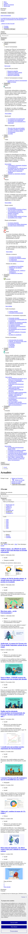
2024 (7, 522)
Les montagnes (11, 132)
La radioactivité (13, 259)
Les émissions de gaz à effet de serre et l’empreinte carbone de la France (17, 169)
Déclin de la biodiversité (13, 75)
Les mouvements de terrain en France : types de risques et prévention (17, 210)
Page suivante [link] (7, 887)
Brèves (7, 534)
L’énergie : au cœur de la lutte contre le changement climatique (18, 342)
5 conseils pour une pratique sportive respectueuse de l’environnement (12, 747)
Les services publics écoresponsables (17, 392)
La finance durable (13, 311)
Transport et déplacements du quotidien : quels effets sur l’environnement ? (15, 395)
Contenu (6, 3)
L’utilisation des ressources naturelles (18, 322)
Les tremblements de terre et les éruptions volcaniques (15, 212)
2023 (7, 523)
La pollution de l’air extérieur (16, 266)
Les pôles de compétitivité (15, 334)
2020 (7, 528)
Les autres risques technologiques (16, 225)
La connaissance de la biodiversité (16, 118)
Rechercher (3, 12)
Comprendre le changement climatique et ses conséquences (17, 166)
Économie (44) (9, 510)
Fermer (2, 32)
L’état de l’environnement (10, 42)
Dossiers (8, 536)
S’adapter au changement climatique (17, 173)
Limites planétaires (13, 400)
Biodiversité (7, 83)
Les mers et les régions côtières (15, 131)
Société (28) (9, 511)
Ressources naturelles (13, 71)
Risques (6, 175)
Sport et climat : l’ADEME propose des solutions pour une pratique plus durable (14, 678)
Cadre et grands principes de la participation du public (16, 387)
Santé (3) (8, 509)
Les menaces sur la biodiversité (15, 120)
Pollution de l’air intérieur (15, 267)
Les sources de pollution (15, 257)
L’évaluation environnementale (15, 455)
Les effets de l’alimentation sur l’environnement (15, 382)
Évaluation (6, 406)
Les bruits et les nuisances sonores (17, 258)
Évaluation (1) (9, 513)
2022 (7, 525)
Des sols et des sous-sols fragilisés (16, 128)
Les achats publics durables (15, 402)
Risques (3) (9, 507)
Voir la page (7, 66)
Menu (5, 2)
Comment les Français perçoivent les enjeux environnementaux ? (17, 404)
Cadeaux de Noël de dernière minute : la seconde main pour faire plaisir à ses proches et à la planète (13, 580)
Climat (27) (9, 506)
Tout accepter (16, 923)
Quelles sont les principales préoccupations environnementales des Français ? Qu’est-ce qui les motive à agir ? (13, 713)
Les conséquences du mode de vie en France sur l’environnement (17, 379)
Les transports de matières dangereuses (17, 224)
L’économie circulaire (14, 318)
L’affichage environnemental (16, 323)
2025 (7, 521)
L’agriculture (12, 345)
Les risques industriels (13, 223)
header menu (11, 12)
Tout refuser (16, 927)
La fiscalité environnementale (16, 313)
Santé (5, 227)
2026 (7, 519)
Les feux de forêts (12, 215)
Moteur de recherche (9, 4)
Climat (5, 135)
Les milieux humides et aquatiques (16, 129)
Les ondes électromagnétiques (16, 261)
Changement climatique (13, 74)
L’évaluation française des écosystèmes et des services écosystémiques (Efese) (17, 453)
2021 (7, 526)
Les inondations (12, 208)
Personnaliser (17, 931)
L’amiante (11, 269)
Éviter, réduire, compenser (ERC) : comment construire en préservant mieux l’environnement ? (16, 459)
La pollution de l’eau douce (16, 273)
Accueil (5, 467)
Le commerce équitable (14, 325)
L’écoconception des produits (16, 340)
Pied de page (7, 6)
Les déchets (11, 347)
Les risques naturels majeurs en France (17, 216)
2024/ (16, 544)
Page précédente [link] (8, 881)
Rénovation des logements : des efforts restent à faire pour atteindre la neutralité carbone (14, 849)
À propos (6, 26)
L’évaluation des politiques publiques (17, 450)
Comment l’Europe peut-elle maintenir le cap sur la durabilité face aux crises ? (14, 778)
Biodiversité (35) (10, 504)
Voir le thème (8, 113)
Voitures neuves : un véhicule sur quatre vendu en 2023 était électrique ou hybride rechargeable (14, 550)
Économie (6, 274)
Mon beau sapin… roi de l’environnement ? (8, 612)
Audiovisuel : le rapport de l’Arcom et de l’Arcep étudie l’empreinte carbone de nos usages (14, 645)
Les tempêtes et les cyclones (15, 217)
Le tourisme (11, 344)
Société (6, 348)
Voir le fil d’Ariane (5, 464)
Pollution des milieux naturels (15, 72)
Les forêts (10, 133)
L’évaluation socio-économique (15, 451)
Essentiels (8, 537)
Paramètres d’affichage (9, 29)
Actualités (6, 27)
